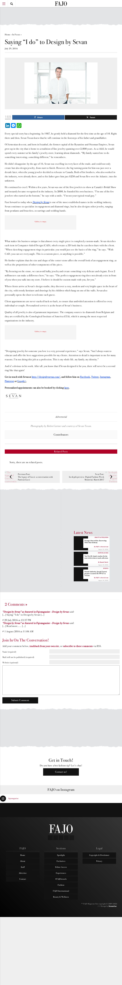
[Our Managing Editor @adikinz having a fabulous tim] (112, 810)
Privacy (99, 861)
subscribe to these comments (78, 646)
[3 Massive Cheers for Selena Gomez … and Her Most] (10, 810)
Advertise (23, 873)
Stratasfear (113, 906)
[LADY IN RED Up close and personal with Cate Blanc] (71, 810)
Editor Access (61, 867)
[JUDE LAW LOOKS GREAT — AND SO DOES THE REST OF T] (30, 810)
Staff (23, 867)
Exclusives (61, 861)
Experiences (61, 873)
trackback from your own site (44, 646)
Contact (22, 879)
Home (7, 34)
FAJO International (61, 891)
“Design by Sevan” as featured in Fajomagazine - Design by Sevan (35, 611)
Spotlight (61, 855)
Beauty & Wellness (61, 897)
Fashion (61, 885)
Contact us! (61, 771)
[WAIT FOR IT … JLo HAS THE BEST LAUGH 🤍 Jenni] (51, 810)
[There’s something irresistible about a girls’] (91, 810)
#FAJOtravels (61, 879)
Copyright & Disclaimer (99, 855)
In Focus (16, 34)
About (22, 861)
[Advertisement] (61, 15)
